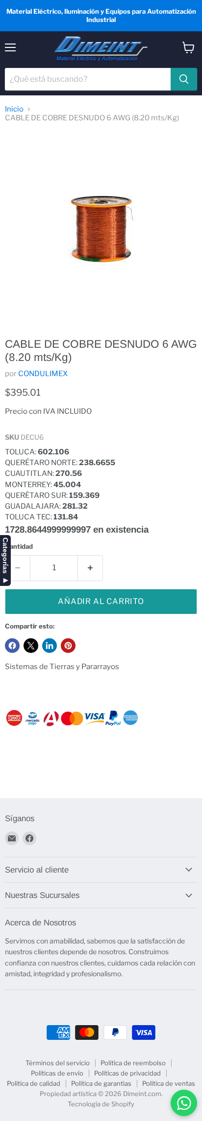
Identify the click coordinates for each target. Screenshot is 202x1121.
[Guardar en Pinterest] (68, 645)
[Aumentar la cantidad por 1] (90, 568)
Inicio (14, 109)
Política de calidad (33, 1083)
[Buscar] (184, 79)
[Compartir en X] (31, 645)
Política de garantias (101, 1083)
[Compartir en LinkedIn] (49, 645)
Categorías (5, 556)
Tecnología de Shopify (101, 1104)
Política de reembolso (133, 1063)
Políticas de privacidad (127, 1073)
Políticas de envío (57, 1073)
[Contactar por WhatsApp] (184, 1103)
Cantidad (19, 546)
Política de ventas (168, 1083)
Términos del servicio (57, 1063)
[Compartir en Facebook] (12, 645)
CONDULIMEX (43, 373)
